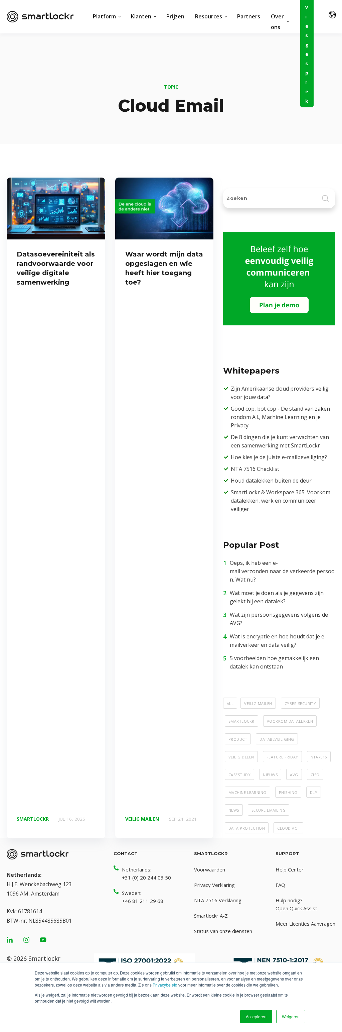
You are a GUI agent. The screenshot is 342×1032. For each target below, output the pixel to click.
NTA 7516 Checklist (255, 469)
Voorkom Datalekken (290, 720)
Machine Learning (247, 792)
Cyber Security (300, 703)
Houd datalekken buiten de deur (271, 480)
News (233, 809)
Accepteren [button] (256, 1016)
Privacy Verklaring (214, 885)
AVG (294, 774)
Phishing (288, 792)
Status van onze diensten (223, 931)
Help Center (290, 869)
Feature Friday (282, 756)
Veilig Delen (241, 756)
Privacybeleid (165, 985)
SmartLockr (241, 720)
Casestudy (239, 774)
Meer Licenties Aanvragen (305, 923)
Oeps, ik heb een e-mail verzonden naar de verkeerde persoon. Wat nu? (282, 571)
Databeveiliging (277, 738)
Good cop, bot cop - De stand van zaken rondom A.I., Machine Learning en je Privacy (280, 417)
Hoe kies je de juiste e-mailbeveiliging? (279, 457)
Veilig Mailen (258, 703)
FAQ (280, 885)
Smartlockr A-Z (211, 915)
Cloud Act (288, 827)
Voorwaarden (209, 869)
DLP (313, 792)
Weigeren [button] (291, 1016)
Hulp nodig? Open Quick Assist (296, 904)
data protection (246, 827)
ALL (230, 703)
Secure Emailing (268, 809)
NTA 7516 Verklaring (217, 900)
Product (237, 738)
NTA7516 (319, 756)
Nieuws (270, 774)
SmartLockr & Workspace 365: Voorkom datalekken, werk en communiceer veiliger (280, 501)
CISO (315, 774)
